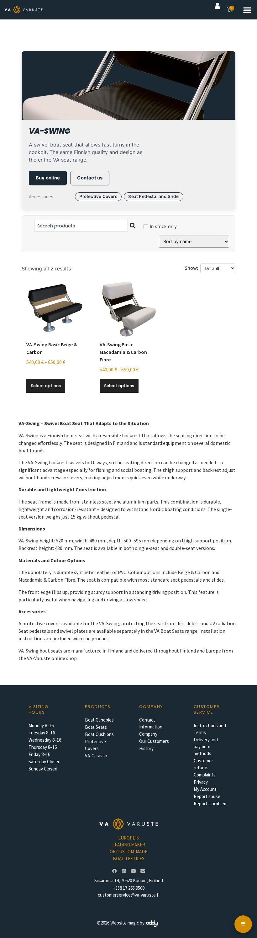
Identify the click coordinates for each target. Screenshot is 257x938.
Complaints (205, 775)
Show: (191, 268)
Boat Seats (96, 727)
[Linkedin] (124, 871)
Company (148, 734)
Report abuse (207, 796)
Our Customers (154, 741)
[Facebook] (114, 871)
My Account (205, 789)
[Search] (132, 226)
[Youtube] (133, 871)
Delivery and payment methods (206, 746)
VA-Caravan (96, 756)
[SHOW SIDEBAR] (243, 924)
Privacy (201, 782)
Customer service (207, 709)
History (146, 748)
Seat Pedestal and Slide (153, 196)
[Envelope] (142, 871)
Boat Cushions (99, 734)
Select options (46, 386)
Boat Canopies (99, 720)
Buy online (48, 178)
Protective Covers (98, 196)
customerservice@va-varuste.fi (129, 895)
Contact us (89, 178)
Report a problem (211, 804)
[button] (247, 9)
